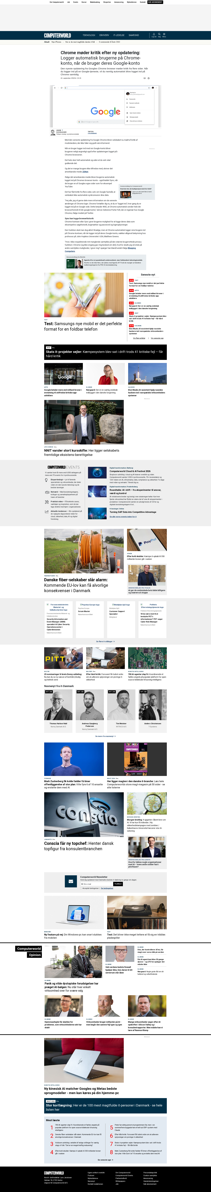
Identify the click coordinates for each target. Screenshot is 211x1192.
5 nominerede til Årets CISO (109, 42)
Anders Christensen (152, 724)
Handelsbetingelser (151, 1181)
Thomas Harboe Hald (58, 724)
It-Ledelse (118, 35)
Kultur (46, 671)
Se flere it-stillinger (104, 641)
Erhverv (104, 35)
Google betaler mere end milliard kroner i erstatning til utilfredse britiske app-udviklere (146, 295)
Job (68, 2)
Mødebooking (95, 2)
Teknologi (89, 35)
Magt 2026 (111, 778)
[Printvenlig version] (148, 78)
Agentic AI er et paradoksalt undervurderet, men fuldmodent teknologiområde (113, 260)
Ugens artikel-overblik (96, 1173)
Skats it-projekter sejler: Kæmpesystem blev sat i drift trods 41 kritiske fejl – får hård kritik (147, 318)
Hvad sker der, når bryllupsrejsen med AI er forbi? (135, 189)
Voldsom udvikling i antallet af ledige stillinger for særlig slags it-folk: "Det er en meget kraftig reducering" (77, 1144)
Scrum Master (84, 611)
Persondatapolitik (150, 1173)
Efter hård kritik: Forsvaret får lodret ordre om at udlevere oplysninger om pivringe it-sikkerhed (136, 1135)
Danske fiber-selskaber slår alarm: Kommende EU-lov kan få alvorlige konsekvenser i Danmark (78, 1135)
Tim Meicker (121, 724)
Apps (137, 290)
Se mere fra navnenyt (104, 736)
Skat (136, 313)
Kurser (84, 2)
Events (75, 2)
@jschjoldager (92, 133)
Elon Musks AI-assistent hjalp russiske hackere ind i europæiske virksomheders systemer (146, 331)
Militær (89, 671)
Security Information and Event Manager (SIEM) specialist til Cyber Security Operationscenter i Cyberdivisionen (58, 624)
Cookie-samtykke (150, 1175)
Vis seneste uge (157, 338)
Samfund (134, 35)
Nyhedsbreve (131, 2)
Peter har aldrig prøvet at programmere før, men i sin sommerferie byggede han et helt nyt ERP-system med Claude (136, 1127)
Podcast (91, 1175)
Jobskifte (48, 839)
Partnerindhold (121, 1178)
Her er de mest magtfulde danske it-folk (80, 42)
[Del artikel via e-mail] (145, 78)
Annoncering (119, 2)
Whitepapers (120, 1181)
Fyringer (47, 778)
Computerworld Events (124, 1175)
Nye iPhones (56, 42)
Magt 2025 (51, 1101)
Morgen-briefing (133, 817)
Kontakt (143, 2)
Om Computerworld (57, 2)
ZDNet (85, 172)
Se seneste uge (104, 1160)
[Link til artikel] (84, 295)
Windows (47, 932)
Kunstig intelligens (136, 671)
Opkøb (129, 553)
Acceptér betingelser (91, 888)
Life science (48, 447)
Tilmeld (118, 884)
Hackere (138, 326)
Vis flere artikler (139, 338)
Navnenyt (91, 1181)
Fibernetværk (49, 576)
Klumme (138, 303)
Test (46, 320)
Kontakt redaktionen (95, 1184)
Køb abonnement (155, 2)
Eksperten (107, 2)
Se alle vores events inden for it (123, 517)
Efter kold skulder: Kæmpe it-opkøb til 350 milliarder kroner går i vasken (78, 1152)
